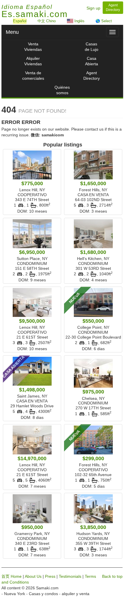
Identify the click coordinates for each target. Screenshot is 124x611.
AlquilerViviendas (33, 61)
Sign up (93, 8)
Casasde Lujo (91, 47)
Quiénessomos (62, 90)
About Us (33, 576)
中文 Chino (46, 21)
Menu (12, 32)
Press (50, 576)
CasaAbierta (91, 61)
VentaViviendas (33, 47)
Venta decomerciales (33, 75)
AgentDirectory (91, 75)
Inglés (78, 21)
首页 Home (11, 576)
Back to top (112, 576)
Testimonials (70, 576)
